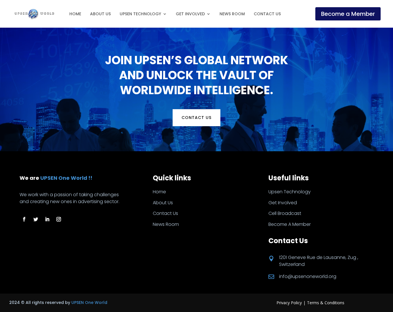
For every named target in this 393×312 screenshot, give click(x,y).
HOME (75, 14)
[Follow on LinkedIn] (47, 219)
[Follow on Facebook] (24, 219)
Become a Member (348, 14)
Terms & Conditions (325, 302)
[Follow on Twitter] (35, 219)
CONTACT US (267, 14)
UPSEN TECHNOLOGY (140, 14)
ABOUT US (100, 14)
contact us (196, 117)
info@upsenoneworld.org (307, 276)
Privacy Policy (289, 302)
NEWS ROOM (232, 14)
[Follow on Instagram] (58, 219)
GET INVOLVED (190, 14)
